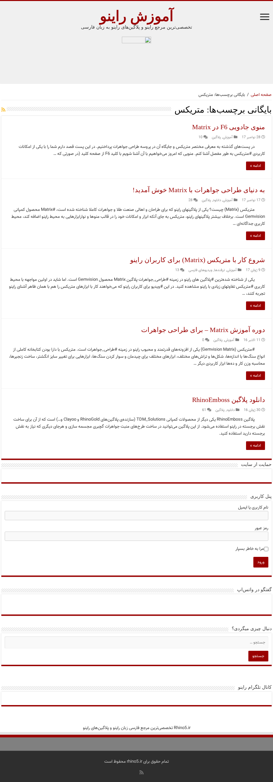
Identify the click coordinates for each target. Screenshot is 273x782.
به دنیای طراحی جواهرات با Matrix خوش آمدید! (199, 190)
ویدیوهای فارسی (200, 270)
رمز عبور (261, 528)
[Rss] (141, 772)
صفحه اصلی (261, 95)
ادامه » (255, 166)
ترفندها (219, 270)
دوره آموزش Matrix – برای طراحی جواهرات (203, 329)
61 (204, 410)
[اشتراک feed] (3, 110)
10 (200, 137)
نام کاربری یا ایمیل (253, 507)
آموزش (228, 137)
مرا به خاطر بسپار (249, 549)
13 (177, 270)
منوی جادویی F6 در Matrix (228, 127)
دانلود (217, 200)
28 (190, 200)
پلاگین (216, 137)
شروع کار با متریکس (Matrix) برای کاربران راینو (197, 259)
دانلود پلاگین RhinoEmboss (228, 399)
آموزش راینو (136, 16)
